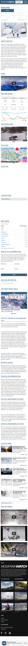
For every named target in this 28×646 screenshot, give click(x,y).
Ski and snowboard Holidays (7, 627)
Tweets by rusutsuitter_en (7, 283)
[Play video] (14, 83)
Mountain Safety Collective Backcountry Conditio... (7, 588)
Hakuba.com (3, 629)
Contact (2, 621)
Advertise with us (4, 620)
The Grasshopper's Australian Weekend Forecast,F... (21, 588)
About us (3, 618)
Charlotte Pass (4, 236)
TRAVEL (20, 17)
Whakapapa (3, 232)
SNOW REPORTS (20, 13)
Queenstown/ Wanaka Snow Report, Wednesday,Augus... (7, 610)
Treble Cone (3, 242)
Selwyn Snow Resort (5, 244)
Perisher (3, 238)
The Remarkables (4, 234)
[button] (7, 37)
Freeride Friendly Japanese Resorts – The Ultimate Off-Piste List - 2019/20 (19, 480)
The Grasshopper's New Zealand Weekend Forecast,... (7, 599)
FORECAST (21, 10)
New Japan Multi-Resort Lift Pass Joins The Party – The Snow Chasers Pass (19, 492)
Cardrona (3, 246)
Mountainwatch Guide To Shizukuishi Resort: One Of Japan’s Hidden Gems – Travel (20, 447)
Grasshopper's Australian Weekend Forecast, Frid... (21, 610)
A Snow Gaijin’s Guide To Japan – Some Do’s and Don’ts (20, 469)
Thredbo (3, 240)
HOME (7, 10)
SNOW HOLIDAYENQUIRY (19, 2)
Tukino (2, 227)
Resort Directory (5, 199)
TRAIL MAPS (7, 17)
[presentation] (2, 30)
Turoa (2, 230)
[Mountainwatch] (7, 1)
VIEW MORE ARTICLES (7, 503)
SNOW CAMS (7, 13)
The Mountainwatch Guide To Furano (20, 458)
